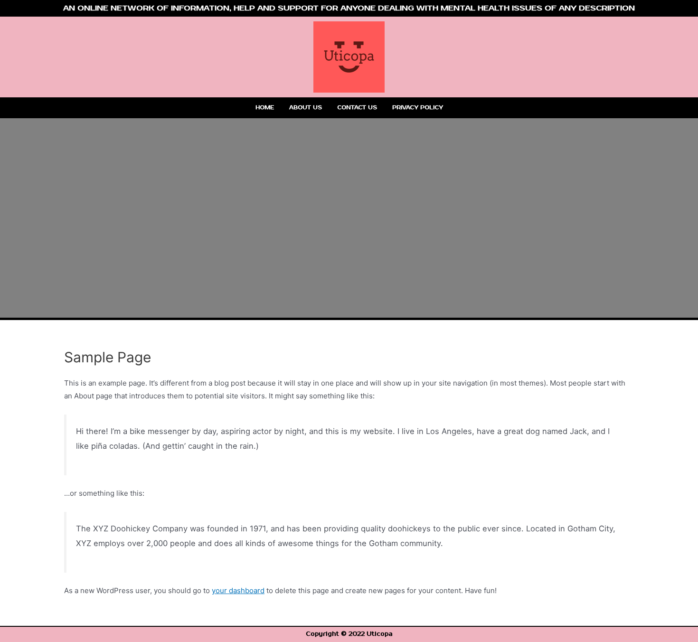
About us (305, 107)
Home (264, 107)
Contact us (357, 107)
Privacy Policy (417, 107)
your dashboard (238, 590)
